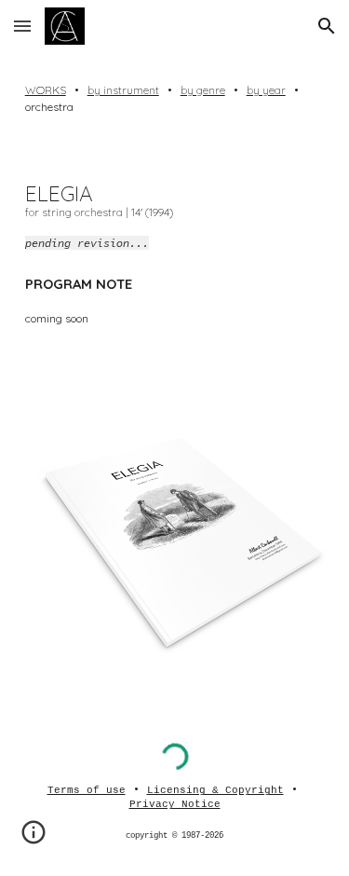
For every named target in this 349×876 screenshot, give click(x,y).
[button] (22, 25)
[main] (175, 99)
